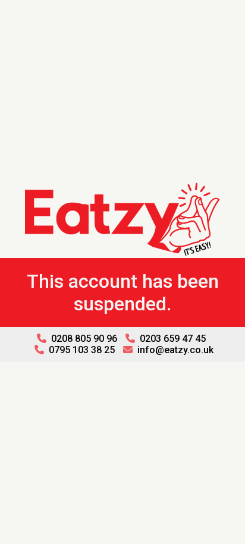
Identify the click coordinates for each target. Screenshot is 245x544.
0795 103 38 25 (80, 350)
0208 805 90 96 (83, 338)
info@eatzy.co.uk (174, 350)
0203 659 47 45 (171, 338)
